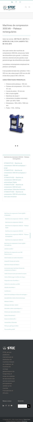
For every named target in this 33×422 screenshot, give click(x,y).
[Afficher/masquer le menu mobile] (29, 7)
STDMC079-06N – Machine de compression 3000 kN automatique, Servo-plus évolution (15, 194)
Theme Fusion (26, 419)
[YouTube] (11, 405)
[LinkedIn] (3, 405)
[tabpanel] (16, 181)
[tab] (16, 158)
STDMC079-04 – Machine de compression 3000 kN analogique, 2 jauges (15, 173)
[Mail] (9, 405)
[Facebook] (6, 405)
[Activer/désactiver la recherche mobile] (26, 7)
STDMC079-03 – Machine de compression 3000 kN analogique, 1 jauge (15, 165)
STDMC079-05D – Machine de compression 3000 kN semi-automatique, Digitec (13, 180)
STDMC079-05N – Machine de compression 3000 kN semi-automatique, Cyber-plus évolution (14, 187)
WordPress (24, 421)
